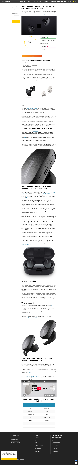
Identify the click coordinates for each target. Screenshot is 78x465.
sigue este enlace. (47, 14)
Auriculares (37, 439)
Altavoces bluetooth (56, 442)
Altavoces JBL (55, 445)
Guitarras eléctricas (56, 451)
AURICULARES (22, 1)
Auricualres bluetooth (56, 437)
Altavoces (37, 437)
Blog (36, 442)
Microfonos (37, 451)
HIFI (34, 1)
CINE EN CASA (39, 1)
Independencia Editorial (15, 442)
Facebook (22, 459)
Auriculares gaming (56, 443)
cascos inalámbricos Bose (31, 108)
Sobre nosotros (14, 438)
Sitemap (65, 462)
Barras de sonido (38, 440)
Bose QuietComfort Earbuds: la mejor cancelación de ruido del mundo (16, 10)
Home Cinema (38, 448)
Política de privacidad (15, 440)
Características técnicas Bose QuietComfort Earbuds (16, 21)
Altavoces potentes (56, 446)
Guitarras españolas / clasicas (58, 453)
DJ (67, 1)
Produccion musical (39, 453)
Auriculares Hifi (55, 449)
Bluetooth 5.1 (35, 130)
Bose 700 (49, 192)
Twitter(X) (17, 459)
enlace (29, 372)
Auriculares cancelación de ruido (59, 439)
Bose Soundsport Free (33, 317)
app (25, 137)
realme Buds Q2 (38, 376)
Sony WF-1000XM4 (30, 376)
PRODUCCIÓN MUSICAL (61, 1)
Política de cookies (14, 439)
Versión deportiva (15, 14)
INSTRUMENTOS (53, 1)
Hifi (35, 446)
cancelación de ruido (47, 193)
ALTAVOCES (29, 1)
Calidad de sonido (15, 13)
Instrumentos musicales (40, 449)
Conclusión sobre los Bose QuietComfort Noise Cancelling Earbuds (15, 17)
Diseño (13, 7)
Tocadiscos (54, 448)
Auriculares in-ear (55, 440)
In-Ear (27, 197)
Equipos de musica (39, 445)
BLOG (71, 1)
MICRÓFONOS (46, 1)
